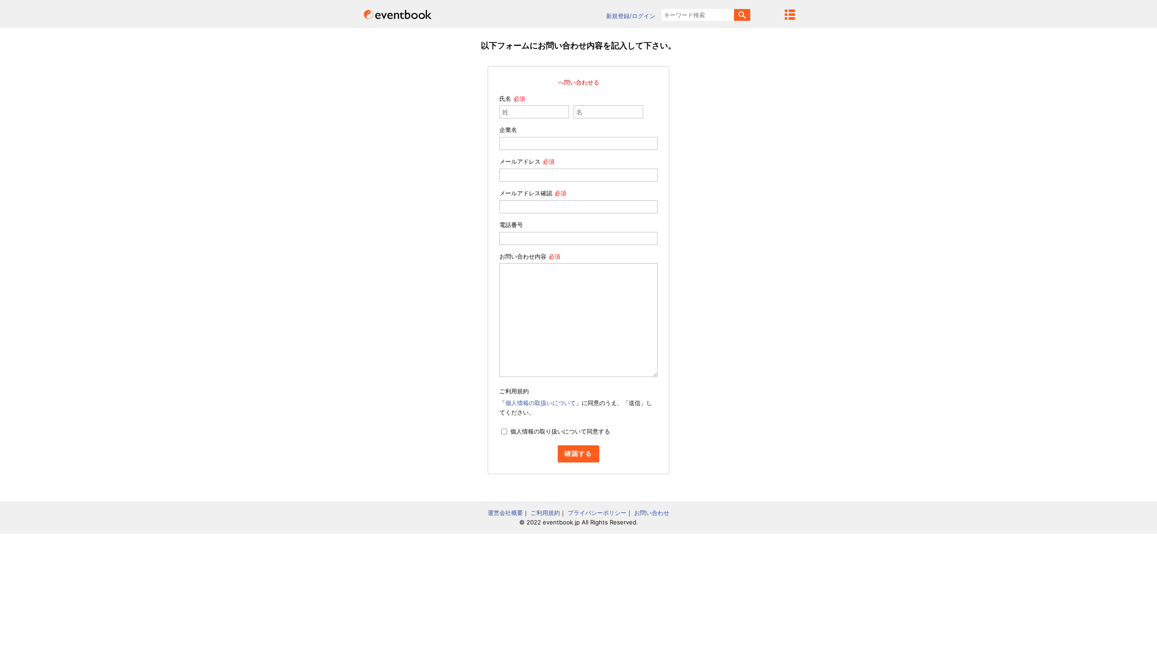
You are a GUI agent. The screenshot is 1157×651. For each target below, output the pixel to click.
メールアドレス (520, 161)
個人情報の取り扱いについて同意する (560, 431)
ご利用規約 (545, 512)
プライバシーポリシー (597, 512)
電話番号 (511, 224)
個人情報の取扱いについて (540, 402)
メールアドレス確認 (525, 193)
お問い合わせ (651, 512)
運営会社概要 (505, 512)
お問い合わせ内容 (522, 256)
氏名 (505, 98)
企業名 (508, 129)
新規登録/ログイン (630, 15)
